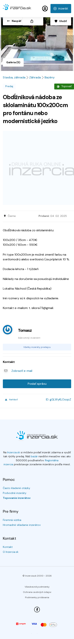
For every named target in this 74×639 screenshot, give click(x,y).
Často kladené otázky (16, 488)
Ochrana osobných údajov (37, 592)
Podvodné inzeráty (14, 493)
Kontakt (8, 547)
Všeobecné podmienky (37, 586)
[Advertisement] (37, 168)
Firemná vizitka (12, 520)
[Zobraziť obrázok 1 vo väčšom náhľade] (37, 42)
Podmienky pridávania (37, 597)
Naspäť (16, 21)
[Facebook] (37, 609)
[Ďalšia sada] (70, 41)
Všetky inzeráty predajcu (37, 347)
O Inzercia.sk (10, 552)
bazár (34, 456)
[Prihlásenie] (45, 8)
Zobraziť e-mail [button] (21, 371)
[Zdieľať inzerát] (32, 21)
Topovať (66, 86)
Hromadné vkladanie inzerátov (22, 525)
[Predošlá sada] (4, 41)
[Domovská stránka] (17, 9)
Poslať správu (37, 384)
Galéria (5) (13, 62)
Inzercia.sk (13, 452)
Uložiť (63, 21)
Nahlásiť (13, 399)
